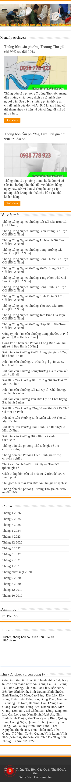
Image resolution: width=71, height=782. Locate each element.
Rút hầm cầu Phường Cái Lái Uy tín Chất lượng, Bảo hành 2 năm (34, 391)
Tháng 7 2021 (11, 560)
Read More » (12, 120)
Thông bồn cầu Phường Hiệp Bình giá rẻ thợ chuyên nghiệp (31, 456)
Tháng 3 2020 (11, 584)
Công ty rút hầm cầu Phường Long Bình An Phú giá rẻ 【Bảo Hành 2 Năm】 (34, 344)
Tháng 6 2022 (11, 548)
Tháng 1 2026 (11, 513)
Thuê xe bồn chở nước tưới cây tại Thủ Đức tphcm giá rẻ (31, 466)
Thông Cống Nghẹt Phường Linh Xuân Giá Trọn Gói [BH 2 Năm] (34, 298)
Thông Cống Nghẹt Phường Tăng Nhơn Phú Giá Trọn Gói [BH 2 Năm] (34, 279)
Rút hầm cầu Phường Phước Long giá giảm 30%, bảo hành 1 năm (34, 354)
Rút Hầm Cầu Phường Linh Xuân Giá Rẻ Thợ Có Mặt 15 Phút (34, 419)
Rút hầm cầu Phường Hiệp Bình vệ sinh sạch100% (28, 438)
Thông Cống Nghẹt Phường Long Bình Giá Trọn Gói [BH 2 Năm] (34, 288)
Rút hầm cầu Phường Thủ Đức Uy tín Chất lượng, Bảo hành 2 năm (35, 400)
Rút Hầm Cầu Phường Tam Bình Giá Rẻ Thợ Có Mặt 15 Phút (33, 428)
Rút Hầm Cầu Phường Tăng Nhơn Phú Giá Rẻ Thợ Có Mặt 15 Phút (35, 410)
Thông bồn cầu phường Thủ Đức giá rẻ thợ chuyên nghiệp (30, 447)
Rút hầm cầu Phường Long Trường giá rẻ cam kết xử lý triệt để (35, 372)
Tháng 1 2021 (11, 566)
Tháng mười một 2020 (17, 572)
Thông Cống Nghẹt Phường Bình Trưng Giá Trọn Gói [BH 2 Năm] (34, 232)
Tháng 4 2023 (11, 536)
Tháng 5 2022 (11, 554)
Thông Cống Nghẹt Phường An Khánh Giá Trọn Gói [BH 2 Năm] (34, 242)
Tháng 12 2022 (12, 542)
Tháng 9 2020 (11, 578)
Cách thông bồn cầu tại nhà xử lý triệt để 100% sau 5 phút (33, 475)
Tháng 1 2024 (11, 530)
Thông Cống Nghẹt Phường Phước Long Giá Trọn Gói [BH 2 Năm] (35, 270)
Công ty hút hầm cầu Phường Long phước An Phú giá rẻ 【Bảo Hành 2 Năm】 (35, 335)
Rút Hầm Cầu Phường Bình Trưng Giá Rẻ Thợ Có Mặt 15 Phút (34, 382)
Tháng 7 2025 (11, 525)
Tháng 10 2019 (12, 595)
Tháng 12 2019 (12, 590)
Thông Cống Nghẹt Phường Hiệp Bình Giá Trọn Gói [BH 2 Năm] (34, 326)
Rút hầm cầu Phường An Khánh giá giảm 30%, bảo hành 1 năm (33, 363)
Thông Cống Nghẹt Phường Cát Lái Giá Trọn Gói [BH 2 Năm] (34, 223)
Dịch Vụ (12, 616)
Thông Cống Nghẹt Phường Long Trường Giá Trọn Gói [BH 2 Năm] (32, 251)
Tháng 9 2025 (11, 519)
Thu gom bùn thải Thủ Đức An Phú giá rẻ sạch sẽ (34, 483)
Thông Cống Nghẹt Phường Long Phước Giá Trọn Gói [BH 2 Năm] (35, 260)
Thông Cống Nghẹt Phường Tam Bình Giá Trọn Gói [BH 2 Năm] (33, 316)
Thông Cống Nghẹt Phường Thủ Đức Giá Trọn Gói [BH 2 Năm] (33, 307)
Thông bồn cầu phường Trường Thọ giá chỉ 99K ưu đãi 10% (34, 490)
